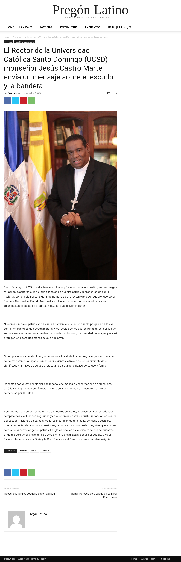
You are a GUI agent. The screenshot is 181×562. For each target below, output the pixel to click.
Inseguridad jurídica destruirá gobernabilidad (29, 493)
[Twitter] (15, 100)
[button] (173, 27)
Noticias (46, 27)
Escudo (34, 450)
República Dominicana (24, 42)
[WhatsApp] (31, 100)
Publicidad (165, 558)
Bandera (23, 450)
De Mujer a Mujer (120, 27)
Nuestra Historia (148, 558)
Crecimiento (68, 27)
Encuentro (92, 27)
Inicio (6, 36)
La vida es (25, 27)
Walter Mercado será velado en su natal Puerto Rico (94, 495)
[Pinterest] (23, 100)
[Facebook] (7, 100)
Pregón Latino (15, 92)
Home (10, 27)
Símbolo (45, 450)
